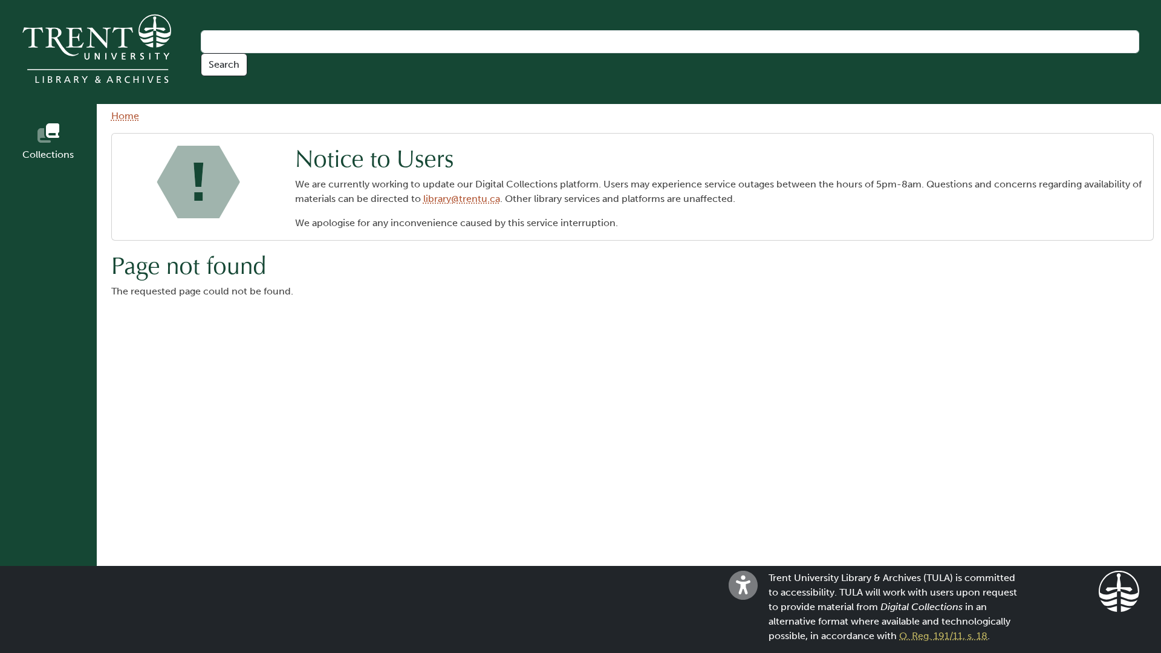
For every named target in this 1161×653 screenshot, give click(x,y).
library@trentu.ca (461, 198)
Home (125, 116)
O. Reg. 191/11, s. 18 (943, 636)
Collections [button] (48, 154)
